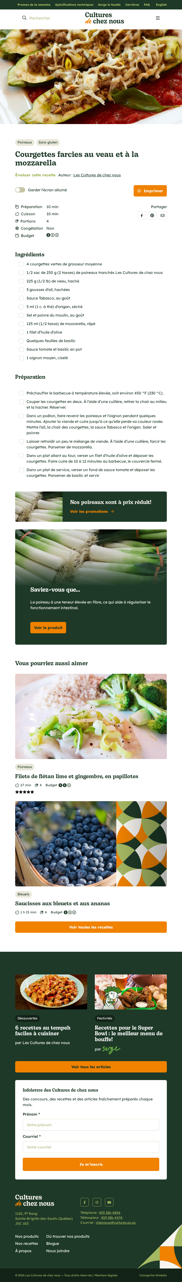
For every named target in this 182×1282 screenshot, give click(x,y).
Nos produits (27, 1236)
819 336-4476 (112, 1217)
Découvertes (27, 1018)
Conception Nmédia (153, 1275)
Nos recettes (26, 1243)
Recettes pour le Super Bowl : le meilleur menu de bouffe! (129, 1033)
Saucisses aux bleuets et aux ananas (62, 903)
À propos (23, 1250)
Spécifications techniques (74, 4)
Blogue (52, 1243)
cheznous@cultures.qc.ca (116, 1222)
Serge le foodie (109, 4)
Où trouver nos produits (68, 1236)
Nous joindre (57, 1250)
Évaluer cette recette (35, 175)
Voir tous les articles (91, 1066)
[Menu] (158, 18)
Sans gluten (48, 142)
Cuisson (28, 213)
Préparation (31, 206)
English (161, 4)
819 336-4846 (109, 1213)
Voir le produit (48, 627)
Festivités (104, 1018)
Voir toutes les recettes (91, 927)
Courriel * (32, 1136)
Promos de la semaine (34, 4)
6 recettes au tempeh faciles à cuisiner (43, 1030)
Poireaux (25, 142)
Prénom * (31, 1114)
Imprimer (153, 190)
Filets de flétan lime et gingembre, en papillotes (76, 776)
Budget (27, 235)
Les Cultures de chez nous (97, 175)
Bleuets (23, 894)
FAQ (147, 4)
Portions (28, 221)
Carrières (132, 4)
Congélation (32, 228)
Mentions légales (106, 1275)
